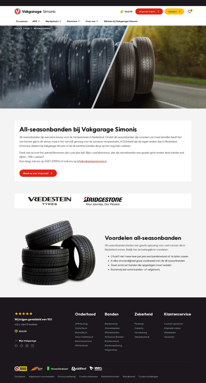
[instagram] (27, 345)
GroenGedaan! (59, 368)
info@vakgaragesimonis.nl (91, 161)
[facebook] (16, 345)
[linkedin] (32, 345)
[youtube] (21, 345)
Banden (26, 28)
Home (17, 28)
